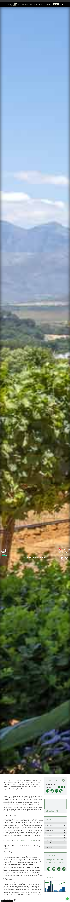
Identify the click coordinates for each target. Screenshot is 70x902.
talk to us (56, 4)
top (62, 847)
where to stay (53, 820)
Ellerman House (55, 830)
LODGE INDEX (49, 848)
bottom (65, 847)
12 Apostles (55, 842)
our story (47, 4)
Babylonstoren (55, 823)
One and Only (55, 835)
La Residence (55, 832)
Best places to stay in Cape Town (26, 840)
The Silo (55, 837)
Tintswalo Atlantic (55, 840)
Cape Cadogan (55, 825)
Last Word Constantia (55, 845)
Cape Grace (55, 828)
